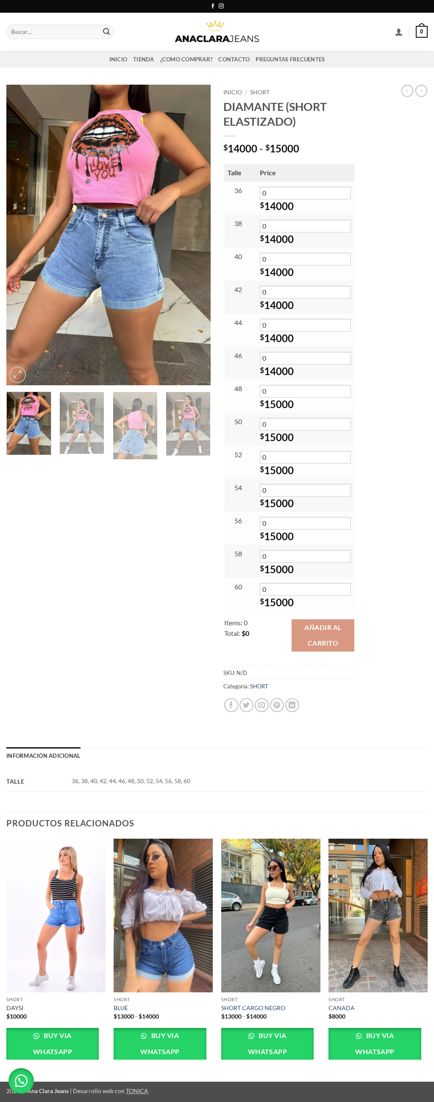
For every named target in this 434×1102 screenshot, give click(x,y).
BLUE (121, 1007)
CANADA (341, 1007)
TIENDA (143, 59)
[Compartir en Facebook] (231, 705)
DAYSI (14, 1007)
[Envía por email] (262, 705)
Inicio (232, 92)
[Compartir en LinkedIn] (292, 705)
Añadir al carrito (322, 635)
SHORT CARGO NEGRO (253, 1007)
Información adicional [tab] (43, 755)
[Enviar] (106, 32)
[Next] (195, 235)
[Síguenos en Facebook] (212, 6)
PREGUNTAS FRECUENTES (290, 59)
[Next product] (407, 91)
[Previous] (21, 235)
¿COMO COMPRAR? (186, 59)
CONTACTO (234, 59)
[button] (399, 31)
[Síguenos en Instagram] (221, 6)
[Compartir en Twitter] (246, 705)
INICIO (118, 59)
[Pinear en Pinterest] (277, 705)
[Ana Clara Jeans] (217, 31)
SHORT (260, 92)
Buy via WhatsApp (52, 1043)
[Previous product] (421, 91)
